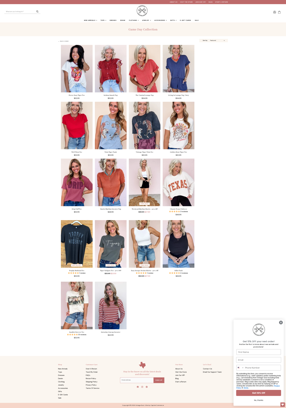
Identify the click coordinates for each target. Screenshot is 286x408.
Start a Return (221, 2)
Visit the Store (186, 2)
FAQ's (88, 375)
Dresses (113, 20)
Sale (197, 20)
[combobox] (240, 367)
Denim (122, 20)
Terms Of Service (92, 388)
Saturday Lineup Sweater (110, 332)
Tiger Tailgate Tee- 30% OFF (110, 271)
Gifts (172, 20)
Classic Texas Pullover (178, 209)
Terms (245, 388)
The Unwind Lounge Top (145, 95)
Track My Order (92, 372)
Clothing (133, 20)
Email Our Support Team (212, 372)
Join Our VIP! (200, 2)
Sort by (205, 40)
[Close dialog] (281, 322)
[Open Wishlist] (282, 404)
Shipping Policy (91, 382)
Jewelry (146, 20)
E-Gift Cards (185, 20)
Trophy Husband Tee (76, 271)
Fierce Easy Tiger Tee (77, 95)
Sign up (159, 380)
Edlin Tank (179, 271)
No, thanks (258, 400)
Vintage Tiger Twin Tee (144, 152)
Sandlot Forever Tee (76, 332)
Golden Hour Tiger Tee (178, 152)
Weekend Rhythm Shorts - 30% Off (144, 209)
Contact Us (207, 369)
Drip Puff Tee (77, 209)
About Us (173, 2)
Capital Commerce (157, 405)
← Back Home (63, 41)
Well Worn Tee (76, 152)
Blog (211, 2)
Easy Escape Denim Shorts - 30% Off (144, 271)
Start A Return (91, 369)
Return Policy (91, 378)
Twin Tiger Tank (111, 152)
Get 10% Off (258, 392)
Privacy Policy (91, 385)
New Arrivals (90, 20)
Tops (103, 20)
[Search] (37, 12)
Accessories (160, 20)
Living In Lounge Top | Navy (178, 95)
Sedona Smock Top (111, 95)
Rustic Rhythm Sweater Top (110, 209)
